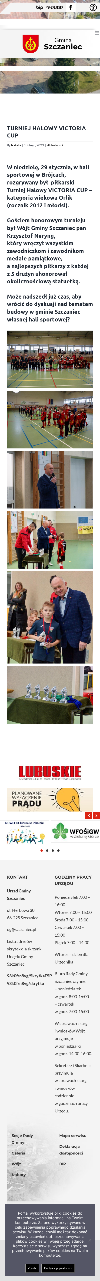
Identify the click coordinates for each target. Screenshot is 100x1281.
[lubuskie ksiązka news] (50, 772)
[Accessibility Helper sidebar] (93, 7)
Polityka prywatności (58, 1268)
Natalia (16, 145)
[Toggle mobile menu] (97, 32)
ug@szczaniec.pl (21, 929)
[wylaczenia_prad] (50, 800)
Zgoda (32, 1268)
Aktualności (55, 145)
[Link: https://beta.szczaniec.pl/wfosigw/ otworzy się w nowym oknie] (75, 831)
